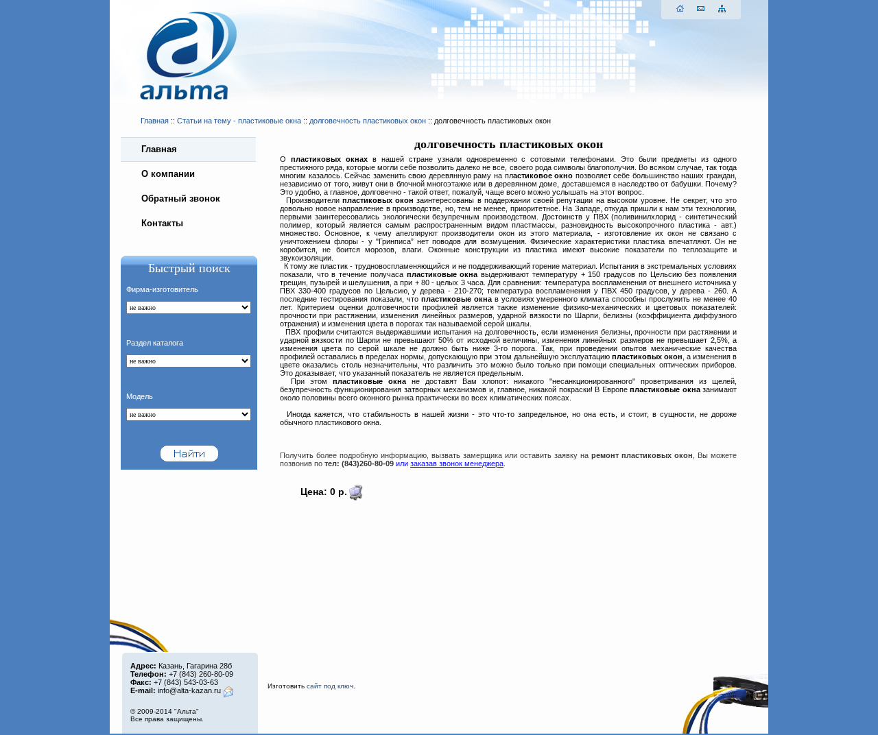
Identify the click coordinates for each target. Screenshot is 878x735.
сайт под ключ (330, 686)
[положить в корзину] (355, 498)
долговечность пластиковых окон (367, 121)
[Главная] (680, 9)
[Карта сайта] (721, 9)
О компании (168, 174)
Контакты (162, 223)
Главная (155, 121)
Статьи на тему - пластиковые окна (239, 121)
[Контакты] (700, 9)
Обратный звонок (180, 198)
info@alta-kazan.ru (189, 690)
